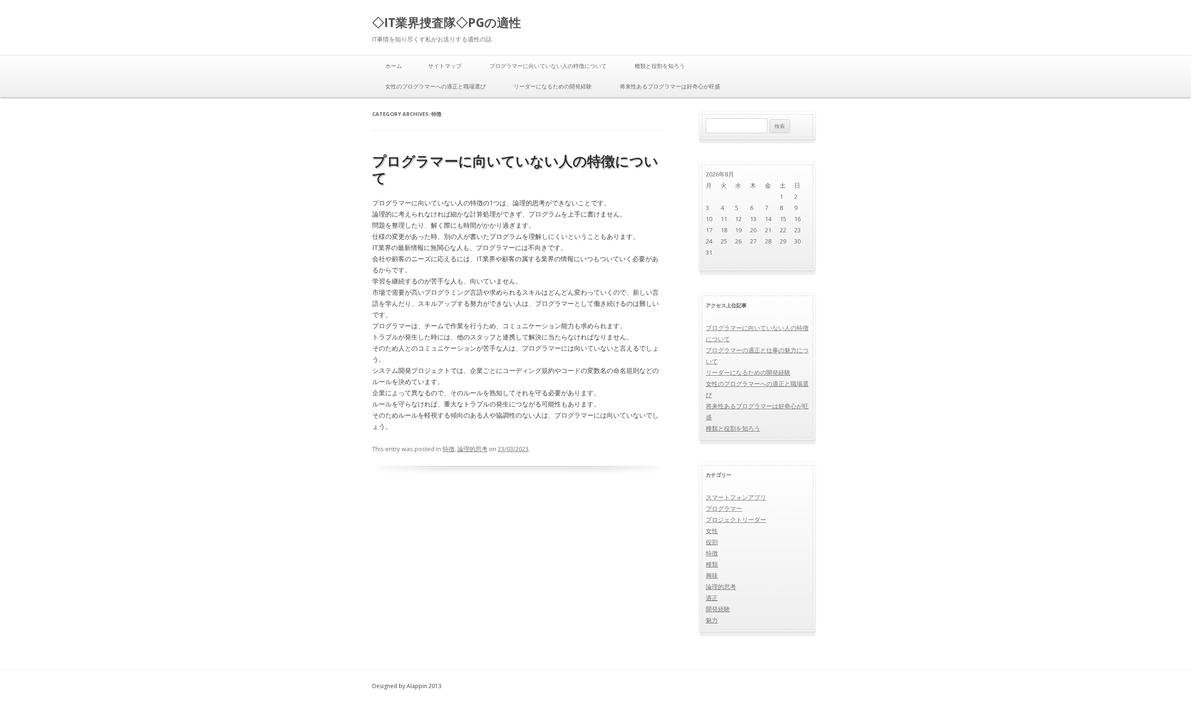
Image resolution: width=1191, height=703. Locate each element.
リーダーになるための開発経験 (553, 86)
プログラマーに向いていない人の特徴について (548, 66)
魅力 (712, 620)
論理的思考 (472, 449)
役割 (712, 542)
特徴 (448, 449)
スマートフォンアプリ (736, 497)
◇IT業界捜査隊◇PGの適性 (446, 22)
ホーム (393, 66)
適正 (712, 598)
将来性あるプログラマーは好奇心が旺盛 (670, 86)
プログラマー (724, 508)
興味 (712, 575)
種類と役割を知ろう (660, 66)
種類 (712, 564)
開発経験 (718, 609)
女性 (712, 531)
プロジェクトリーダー (736, 519)
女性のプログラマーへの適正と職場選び (435, 86)
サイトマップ (445, 66)
